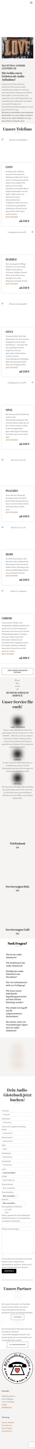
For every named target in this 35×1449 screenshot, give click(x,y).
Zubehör (5, 1199)
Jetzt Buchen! (7, 1431)
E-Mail (4, 1176)
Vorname (5, 1111)
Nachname (6, 1119)
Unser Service (7, 1425)
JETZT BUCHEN (12, 217)
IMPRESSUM (7, 1408)
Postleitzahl (6, 1161)
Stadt (4, 1145)
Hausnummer (7, 1137)
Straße (4, 1129)
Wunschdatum (7, 1184)
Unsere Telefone (8, 1423)
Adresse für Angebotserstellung (14, 1127)
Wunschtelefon (8, 1192)
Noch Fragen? (7, 1428)
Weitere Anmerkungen (10, 1229)
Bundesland (6, 1153)
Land (4, 1169)
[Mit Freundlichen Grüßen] (17, 1383)
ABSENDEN (9, 1271)
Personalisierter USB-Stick (12, 1207)
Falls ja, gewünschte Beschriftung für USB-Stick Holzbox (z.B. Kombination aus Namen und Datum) (16, 1218)
